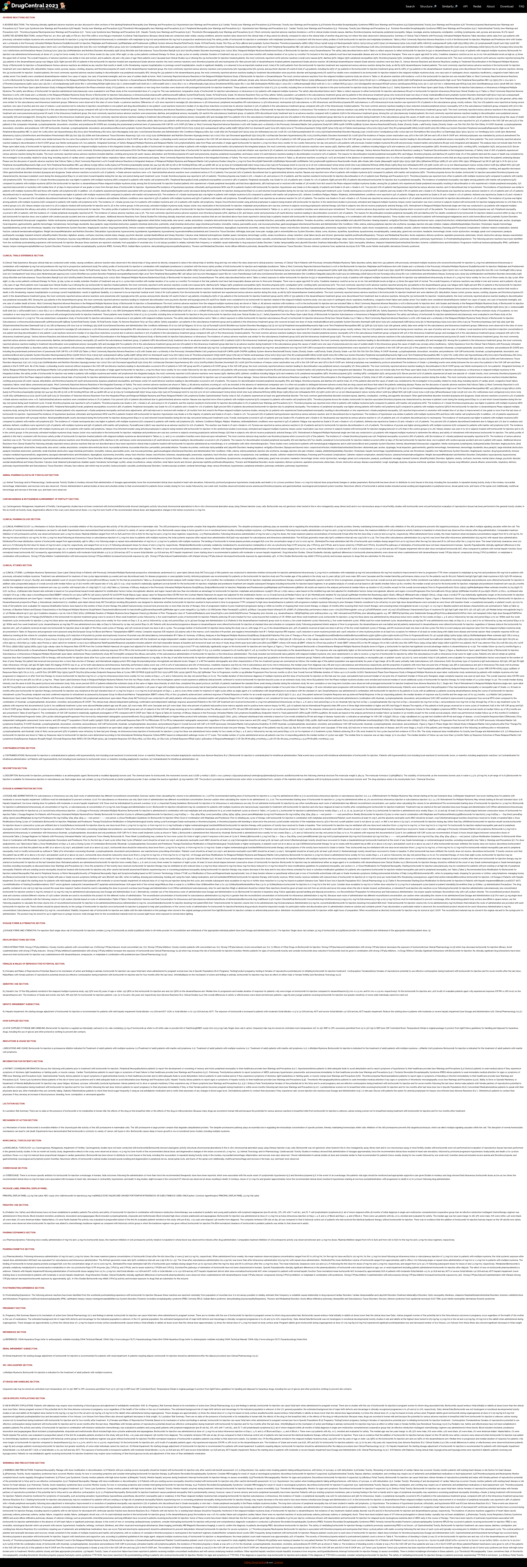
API (465, 6)
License (278, 1562)
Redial (477, 6)
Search (410, 6)
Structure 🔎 (428, 6)
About (491, 6)
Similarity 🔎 (450, 6)
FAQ (521, 6)
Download (506, 6)
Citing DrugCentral (255, 1562)
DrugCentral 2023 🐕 (38, 5)
